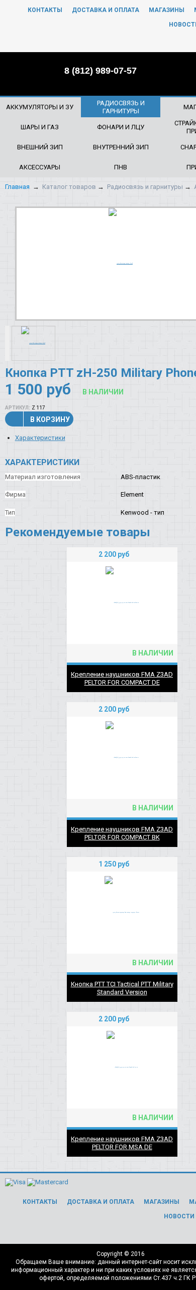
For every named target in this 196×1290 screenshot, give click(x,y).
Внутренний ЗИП (121, 147)
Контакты (45, 10)
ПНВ (120, 167)
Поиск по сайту (164, 70)
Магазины (166, 10)
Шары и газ (40, 127)
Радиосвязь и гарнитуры (121, 107)
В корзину (50, 419)
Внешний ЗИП (40, 147)
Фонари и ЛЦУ (120, 127)
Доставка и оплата (105, 10)
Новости (179, 1216)
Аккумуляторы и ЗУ (39, 107)
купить (164, 554)
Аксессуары (39, 167)
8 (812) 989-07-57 (100, 71)
